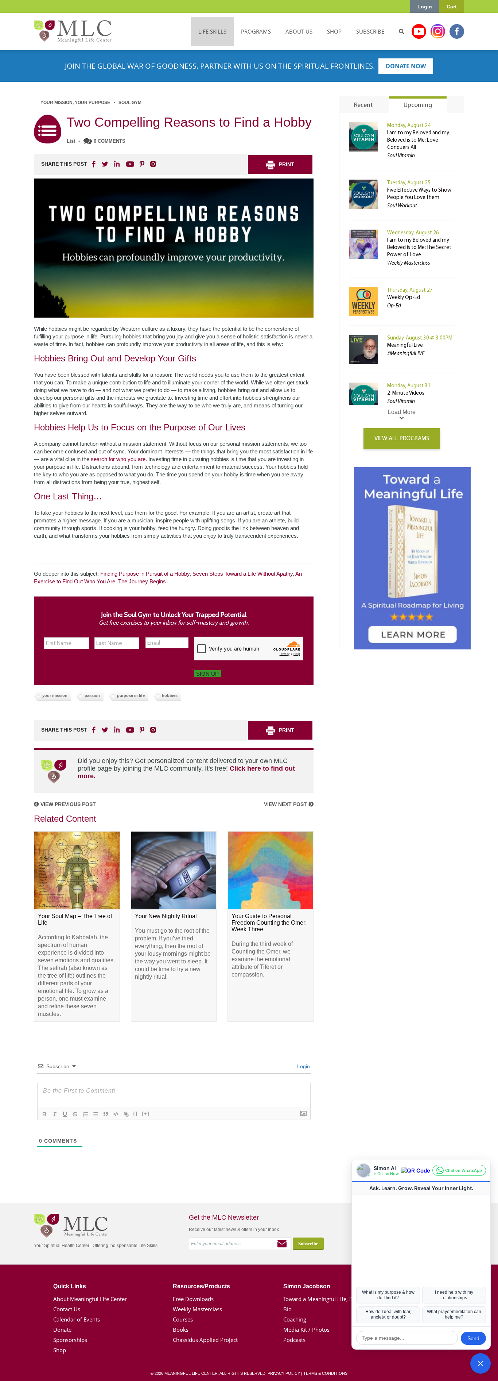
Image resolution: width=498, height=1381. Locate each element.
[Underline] (65, 1114)
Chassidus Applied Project (205, 1339)
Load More (402, 412)
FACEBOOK (94, 164)
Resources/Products (201, 1286)
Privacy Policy (284, 1373)
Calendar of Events (76, 1319)
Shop (59, 1350)
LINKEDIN (116, 164)
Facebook (457, 31)
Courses (183, 1319)
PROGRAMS (256, 31)
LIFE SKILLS (212, 31)
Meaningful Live (405, 345)
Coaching (294, 1319)
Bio (287, 1309)
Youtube (419, 31)
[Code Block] (116, 1114)
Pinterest (141, 164)
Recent (363, 105)
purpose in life (131, 695)
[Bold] (44, 1114)
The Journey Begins (142, 581)
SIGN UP (207, 674)
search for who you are (118, 459)
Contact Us (66, 1309)
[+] (146, 1113)
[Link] (126, 1114)
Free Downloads (193, 1299)
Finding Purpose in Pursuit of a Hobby (145, 574)
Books (180, 1329)
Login (424, 6)
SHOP (334, 31)
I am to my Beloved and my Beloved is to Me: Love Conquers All (418, 140)
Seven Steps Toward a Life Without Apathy (242, 574)
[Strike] (75, 1114)
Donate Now (406, 66)
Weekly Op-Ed (403, 297)
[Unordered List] (95, 1114)
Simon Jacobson (306, 1286)
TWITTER (105, 164)
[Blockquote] (106, 1114)
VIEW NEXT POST (286, 804)
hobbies (170, 695)
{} (135, 1113)
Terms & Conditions (325, 1373)
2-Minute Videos (405, 393)
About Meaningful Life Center (90, 1299)
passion (92, 695)
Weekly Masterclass (197, 1309)
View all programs (401, 439)
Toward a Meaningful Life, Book (322, 1299)
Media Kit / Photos (306, 1329)
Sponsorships (70, 1339)
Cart (452, 6)
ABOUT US (298, 31)
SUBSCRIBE (370, 31)
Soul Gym (129, 102)
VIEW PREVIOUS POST (67, 804)
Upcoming (418, 105)
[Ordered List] (85, 1114)
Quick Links (69, 1286)
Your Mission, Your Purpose (75, 102)
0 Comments (109, 141)
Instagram (438, 31)
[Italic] (55, 1114)
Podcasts (294, 1339)
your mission (54, 695)
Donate (62, 1329)
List (71, 141)
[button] (480, 1363)
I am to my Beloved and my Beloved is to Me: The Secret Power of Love (419, 248)
